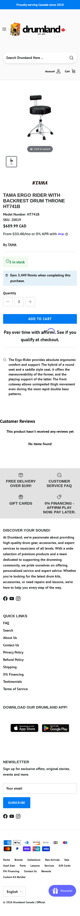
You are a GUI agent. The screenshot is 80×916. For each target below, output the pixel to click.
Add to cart (40, 319)
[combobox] (34, 58)
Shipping (10, 667)
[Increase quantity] (30, 301)
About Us (10, 637)
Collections (33, 860)
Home (6, 860)
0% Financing (13, 674)
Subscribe (16, 803)
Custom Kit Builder (14, 877)
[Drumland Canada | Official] (38, 29)
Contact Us (11, 645)
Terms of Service (15, 689)
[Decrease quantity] (7, 301)
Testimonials (12, 681)
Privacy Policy (13, 652)
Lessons (35, 865)
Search (8, 630)
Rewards (46, 871)
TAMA (12, 245)
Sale (66, 860)
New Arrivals (52, 860)
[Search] (71, 58)
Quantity (9, 293)
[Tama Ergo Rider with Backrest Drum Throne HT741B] (11, 161)
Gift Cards (64, 865)
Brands (19, 860)
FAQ (6, 623)
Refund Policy (13, 659)
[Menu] (4, 29)
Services (49, 865)
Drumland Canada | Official (29, 902)
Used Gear (9, 865)
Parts (23, 865)
